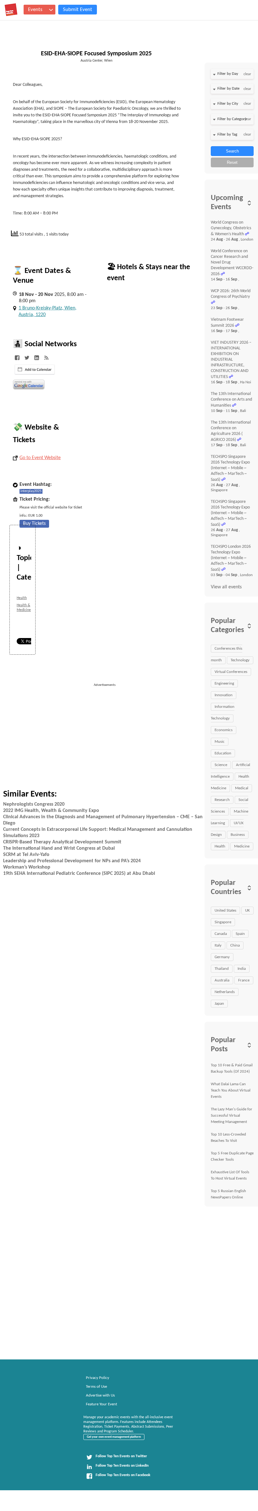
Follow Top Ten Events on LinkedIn (122, 1466)
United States (225, 910)
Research (222, 800)
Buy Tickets (34, 523)
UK (247, 910)
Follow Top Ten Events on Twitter (121, 1456)
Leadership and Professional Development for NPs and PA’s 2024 (72, 861)
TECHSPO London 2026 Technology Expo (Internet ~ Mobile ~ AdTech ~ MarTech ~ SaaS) (231, 558)
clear (247, 74)
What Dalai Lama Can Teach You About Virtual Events (230, 1090)
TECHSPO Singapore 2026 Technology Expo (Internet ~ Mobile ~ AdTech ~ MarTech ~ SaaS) (230, 468)
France (244, 980)
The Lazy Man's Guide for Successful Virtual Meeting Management (231, 1115)
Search (232, 151)
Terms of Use (96, 1387)
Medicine (242, 846)
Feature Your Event (101, 1404)
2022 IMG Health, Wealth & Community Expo (51, 810)
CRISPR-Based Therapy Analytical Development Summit (62, 842)
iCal (34, 369)
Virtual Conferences (231, 672)
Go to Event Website (40, 457)
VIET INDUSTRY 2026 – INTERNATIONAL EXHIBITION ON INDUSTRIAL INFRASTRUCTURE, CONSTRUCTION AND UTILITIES (231, 359)
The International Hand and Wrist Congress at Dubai (59, 848)
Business (238, 835)
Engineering (224, 683)
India (242, 969)
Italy (218, 945)
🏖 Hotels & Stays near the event (148, 273)
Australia (222, 980)
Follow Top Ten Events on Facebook (123, 1475)
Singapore (223, 922)
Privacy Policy (97, 1378)
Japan (219, 1004)
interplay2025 (31, 491)
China (235, 945)
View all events (226, 587)
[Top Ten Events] (11, 10)
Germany (222, 957)
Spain (240, 934)
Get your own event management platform (114, 1437)
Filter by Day (227, 74)
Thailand (222, 969)
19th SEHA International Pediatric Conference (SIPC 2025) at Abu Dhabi (79, 873)
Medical (241, 788)
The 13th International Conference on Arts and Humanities (231, 400)
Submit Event (77, 9)
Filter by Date (228, 88)
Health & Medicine (24, 607)
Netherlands (225, 992)
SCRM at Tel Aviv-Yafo (26, 854)
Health (22, 598)
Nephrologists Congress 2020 (33, 804)
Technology (240, 660)
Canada (221, 934)
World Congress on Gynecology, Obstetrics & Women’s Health (231, 228)
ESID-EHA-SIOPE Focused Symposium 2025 (96, 54)
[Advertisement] (144, 732)
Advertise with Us (100, 1395)
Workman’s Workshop (26, 867)
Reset (232, 162)
